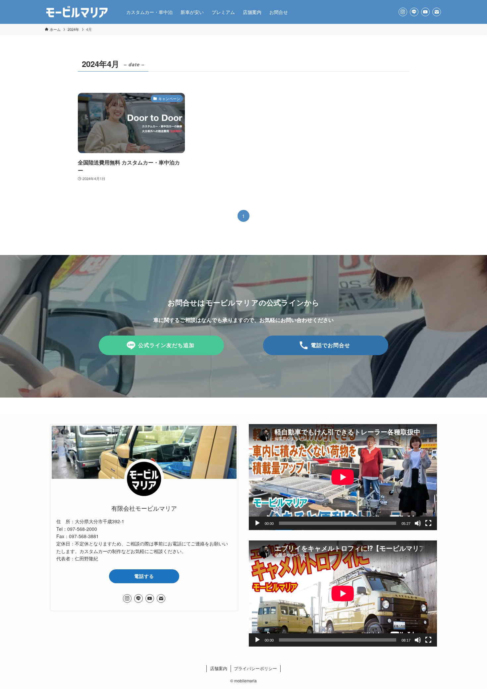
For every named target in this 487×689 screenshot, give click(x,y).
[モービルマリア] (77, 12)
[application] (343, 477)
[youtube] (425, 12)
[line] (414, 12)
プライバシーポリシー (255, 668)
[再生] (257, 523)
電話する (144, 576)
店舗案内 (218, 668)
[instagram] (403, 12)
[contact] (436, 12)
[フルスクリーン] (428, 523)
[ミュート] (417, 523)
